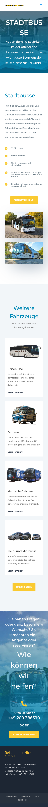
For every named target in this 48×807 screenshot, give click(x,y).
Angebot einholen (24, 200)
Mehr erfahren (15, 392)
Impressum (11, 796)
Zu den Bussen (24, 587)
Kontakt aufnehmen (24, 734)
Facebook (22, 800)
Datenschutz (25, 796)
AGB (37, 796)
